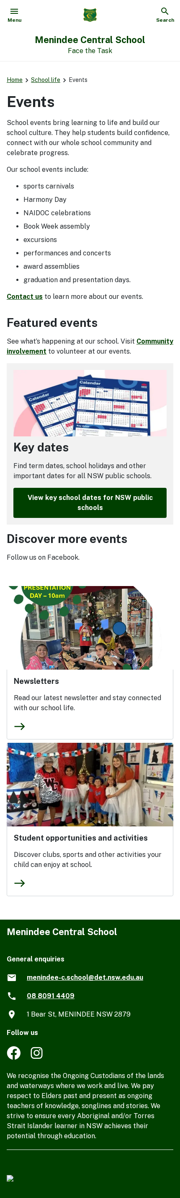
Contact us (25, 297)
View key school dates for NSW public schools (90, 503)
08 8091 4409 (51, 996)
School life (45, 79)
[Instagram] (37, 1057)
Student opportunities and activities (81, 838)
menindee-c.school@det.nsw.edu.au (85, 977)
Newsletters (36, 681)
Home (15, 79)
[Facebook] (14, 1057)
